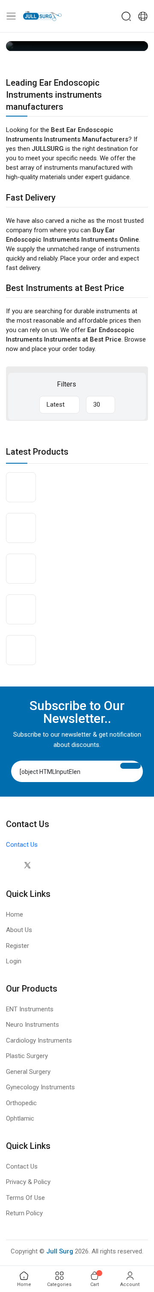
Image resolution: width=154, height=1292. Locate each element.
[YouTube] (61, 865)
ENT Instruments (29, 1009)
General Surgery (28, 1072)
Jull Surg (59, 1251)
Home (14, 914)
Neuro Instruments (32, 1024)
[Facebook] (10, 865)
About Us (19, 930)
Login (13, 961)
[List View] (102, 384)
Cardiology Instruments (39, 1040)
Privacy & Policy (28, 1182)
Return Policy (24, 1213)
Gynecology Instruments (40, 1087)
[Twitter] (27, 865)
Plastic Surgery (27, 1056)
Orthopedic (21, 1103)
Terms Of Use (25, 1198)
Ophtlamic (20, 1118)
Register (17, 946)
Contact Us (22, 844)
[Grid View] (89, 384)
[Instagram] (44, 865)
